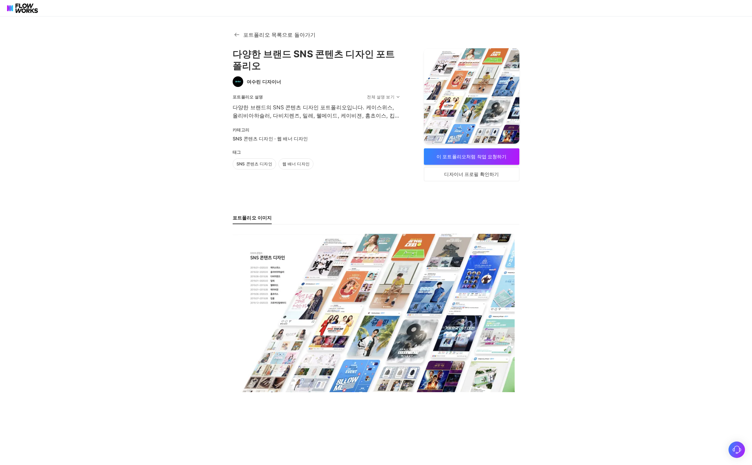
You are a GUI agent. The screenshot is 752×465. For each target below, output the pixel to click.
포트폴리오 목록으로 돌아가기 (279, 35)
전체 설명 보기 (380, 96)
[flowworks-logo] (23, 8)
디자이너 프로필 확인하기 (471, 174)
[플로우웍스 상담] (736, 450)
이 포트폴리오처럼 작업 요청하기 (472, 157)
